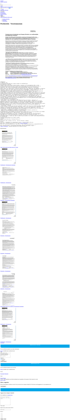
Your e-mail (2, 405)
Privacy (1, 380)
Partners (4, 378)
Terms (4, 380)
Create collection (3, 361)
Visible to (2, 358)
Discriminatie (5, 21)
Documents (2, 373)
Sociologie (4, 20)
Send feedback (3, 386)
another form (10, 395)
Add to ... (2, 16)
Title (1, 351)
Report (1, 378)
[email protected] (24, 123)
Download (2, 342)
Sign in (1, 350)
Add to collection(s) (3, 17)
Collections (6, 10)
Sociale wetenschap (6, 19)
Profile (1, 15)
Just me (3, 360)
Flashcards (2, 10)
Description (4, 354)
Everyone (3, 359)
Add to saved (9, 17)
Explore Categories (3, 1)
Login (3, 9)
